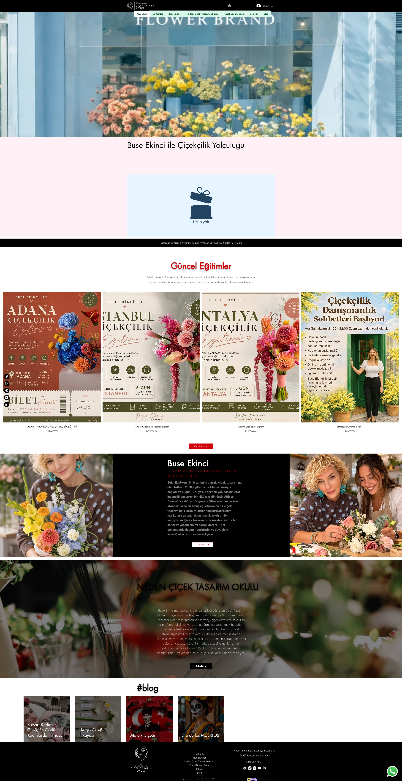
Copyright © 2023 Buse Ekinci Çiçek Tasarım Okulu (198, 779)
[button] (231, 5)
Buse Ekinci (199, 757)
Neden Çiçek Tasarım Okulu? (199, 761)
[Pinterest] (6, 390)
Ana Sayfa (199, 749)
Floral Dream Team (199, 765)
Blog (199, 772)
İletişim (199, 768)
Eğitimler (199, 753)
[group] (201, 366)
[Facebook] (6, 376)
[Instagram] (6, 383)
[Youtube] (6, 397)
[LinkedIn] (6, 404)
